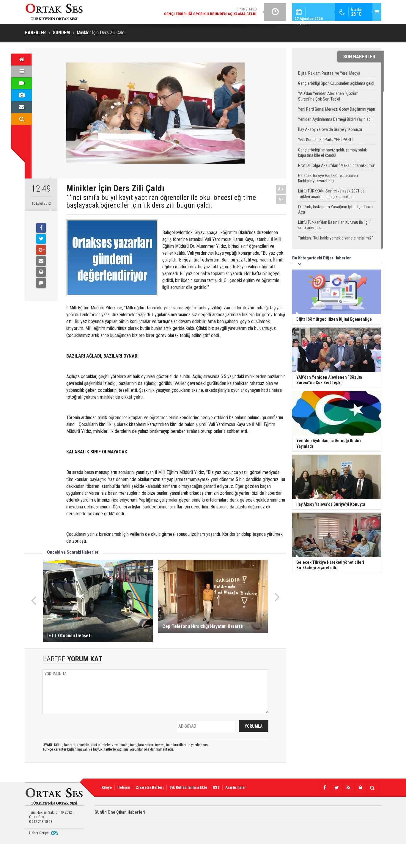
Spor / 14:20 (210, 11)
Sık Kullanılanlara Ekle (188, 787)
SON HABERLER (359, 56)
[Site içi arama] (21, 119)
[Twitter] (41, 239)
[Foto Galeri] (21, 95)
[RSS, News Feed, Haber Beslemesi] (348, 788)
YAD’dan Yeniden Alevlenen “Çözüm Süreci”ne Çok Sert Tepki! (328, 96)
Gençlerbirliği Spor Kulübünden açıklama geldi (336, 83)
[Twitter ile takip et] (336, 788)
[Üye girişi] (360, 788)
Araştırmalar (235, 787)
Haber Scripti (39, 833)
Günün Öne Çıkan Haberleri (120, 812)
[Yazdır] (41, 272)
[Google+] (41, 250)
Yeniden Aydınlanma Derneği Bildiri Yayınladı (335, 119)
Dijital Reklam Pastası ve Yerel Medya (329, 73)
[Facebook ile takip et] (325, 788)
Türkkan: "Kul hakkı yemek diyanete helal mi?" (335, 238)
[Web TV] (21, 83)
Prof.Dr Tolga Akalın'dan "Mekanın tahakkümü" (336, 165)
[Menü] (21, 71)
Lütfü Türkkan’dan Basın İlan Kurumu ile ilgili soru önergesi (334, 225)
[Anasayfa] (21, 59)
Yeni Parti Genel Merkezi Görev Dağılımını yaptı (336, 109)
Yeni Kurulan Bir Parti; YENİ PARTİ (325, 139)
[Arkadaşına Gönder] (41, 261)
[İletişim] (21, 107)
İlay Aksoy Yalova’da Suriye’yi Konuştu (330, 129)
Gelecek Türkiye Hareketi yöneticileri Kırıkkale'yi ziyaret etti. (328, 178)
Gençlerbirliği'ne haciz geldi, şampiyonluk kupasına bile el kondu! (332, 153)
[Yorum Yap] (41, 283)
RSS (216, 787)
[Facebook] (41, 228)
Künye (107, 787)
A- (281, 199)
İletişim (123, 787)
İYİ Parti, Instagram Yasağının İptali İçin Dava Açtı (335, 209)
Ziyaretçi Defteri (150, 787)
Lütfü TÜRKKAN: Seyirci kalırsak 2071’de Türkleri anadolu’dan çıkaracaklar (331, 194)
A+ (281, 189)
